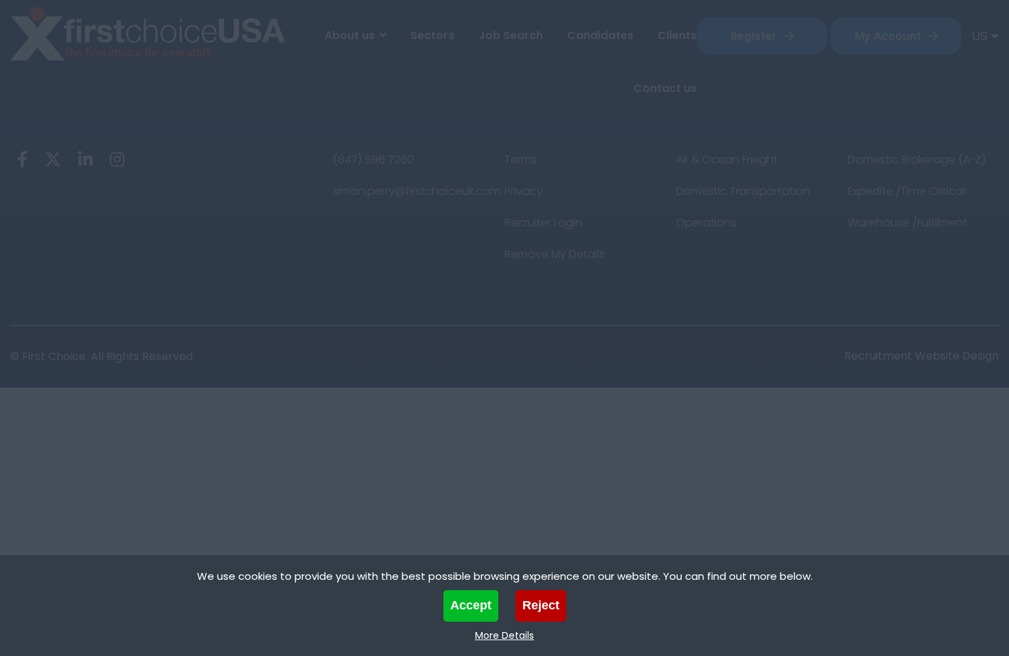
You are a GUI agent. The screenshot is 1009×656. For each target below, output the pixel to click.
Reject (540, 605)
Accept (470, 605)
